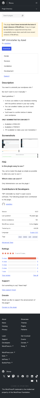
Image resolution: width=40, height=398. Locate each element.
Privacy (4, 329)
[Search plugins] (22, 16)
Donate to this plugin (9, 307)
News (4, 323)
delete (25, 237)
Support (7, 76)
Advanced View (7, 242)
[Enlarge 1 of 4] (17, 141)
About (4, 319)
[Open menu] (37, 3)
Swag (24, 346)
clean (20, 237)
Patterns (24, 329)
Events (23, 339)
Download (6, 48)
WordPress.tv (7, 346)
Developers (6, 343)
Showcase (24, 319)
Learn (4, 336)
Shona (9, 371)
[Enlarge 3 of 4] (17, 152)
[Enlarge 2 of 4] (35, 141)
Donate (24, 343)
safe (30, 237)
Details (6, 56)
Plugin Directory (7, 9)
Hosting (4, 326)
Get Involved (25, 336)
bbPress (6, 359)
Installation (8, 66)
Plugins (23, 326)
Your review (6, 275)
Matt (4, 356)
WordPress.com (8, 352)
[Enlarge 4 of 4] (35, 156)
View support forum (9, 290)
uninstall (35, 237)
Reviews (7, 61)
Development (8, 71)
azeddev (7, 43)
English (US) (34, 232)
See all (35, 275)
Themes (24, 323)
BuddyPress (7, 363)
